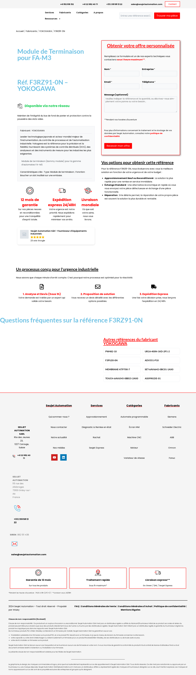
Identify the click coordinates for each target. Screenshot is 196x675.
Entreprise (148, 69)
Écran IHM (134, 427)
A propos (98, 12)
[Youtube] (54, 457)
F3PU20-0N (111, 360)
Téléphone (148, 81)
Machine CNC (134, 437)
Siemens (172, 416)
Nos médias (59, 447)
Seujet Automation (59, 405)
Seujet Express (96, 447)
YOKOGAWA (45, 31)
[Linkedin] (63, 457)
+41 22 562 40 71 (90, 4)
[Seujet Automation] (21, 16)
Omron (172, 447)
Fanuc (172, 458)
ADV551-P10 (152, 360)
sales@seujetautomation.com (146, 4)
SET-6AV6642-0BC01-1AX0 (159, 369)
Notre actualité (59, 437)
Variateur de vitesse (134, 458)
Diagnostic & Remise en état (96, 427)
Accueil (20, 31)
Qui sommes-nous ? (59, 416)
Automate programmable (134, 416)
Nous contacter (59, 427)
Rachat (96, 437)
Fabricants (65, 12)
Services (49, 12)
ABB (172, 437)
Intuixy (16, 609)
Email (108, 81)
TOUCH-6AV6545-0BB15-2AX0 (121, 378)
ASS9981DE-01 (153, 378)
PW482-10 (111, 351)
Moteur (134, 447)
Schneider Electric (171, 427)
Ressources (51, 18)
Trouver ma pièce (167, 15)
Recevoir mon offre (118, 145)
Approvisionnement (96, 416)
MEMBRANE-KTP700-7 (117, 369)
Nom (107, 69)
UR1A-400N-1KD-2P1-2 (157, 351)
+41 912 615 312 (67, 4)
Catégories (82, 12)
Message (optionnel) (116, 94)
